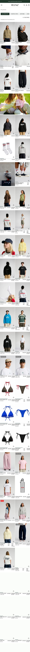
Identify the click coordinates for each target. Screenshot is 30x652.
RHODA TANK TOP (3, 520)
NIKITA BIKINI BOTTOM (17, 400)
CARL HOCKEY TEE (18, 328)
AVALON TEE (2, 568)
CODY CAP (17, 376)
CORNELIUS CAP (3, 376)
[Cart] (29, 5)
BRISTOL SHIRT (3, 207)
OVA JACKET (2, 42)
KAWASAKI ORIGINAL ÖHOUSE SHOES (19, 183)
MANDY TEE (17, 279)
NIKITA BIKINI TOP (3, 399)
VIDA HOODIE (18, 159)
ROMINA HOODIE (3, 135)
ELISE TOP (2, 640)
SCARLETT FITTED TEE (19, 231)
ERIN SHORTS (18, 616)
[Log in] (26, 5)
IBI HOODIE (17, 520)
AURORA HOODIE (3, 327)
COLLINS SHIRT (3, 593)
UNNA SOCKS (3, 159)
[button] (1, 5)
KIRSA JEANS (3, 472)
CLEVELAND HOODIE (17, 303)
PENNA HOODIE (3, 279)
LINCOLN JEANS (18, 543)
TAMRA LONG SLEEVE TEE (20, 135)
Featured (26, 17)
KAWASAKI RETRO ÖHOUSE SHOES (5, 67)
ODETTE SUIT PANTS (19, 90)
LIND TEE (2, 90)
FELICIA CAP (2, 255)
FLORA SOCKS (3, 302)
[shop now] (15, 104)
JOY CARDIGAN (18, 640)
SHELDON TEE (18, 593)
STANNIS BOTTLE (18, 496)
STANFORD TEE (3, 230)
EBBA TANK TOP (3, 616)
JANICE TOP (17, 207)
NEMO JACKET (18, 255)
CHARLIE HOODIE (3, 352)
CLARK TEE (17, 352)
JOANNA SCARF (18, 42)
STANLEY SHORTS (17, 569)
